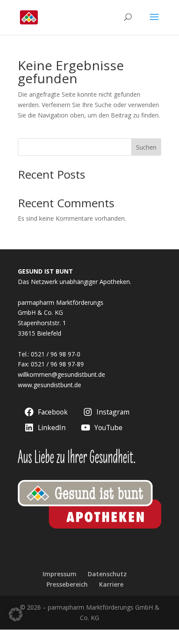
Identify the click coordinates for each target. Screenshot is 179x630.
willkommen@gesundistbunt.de (61, 374)
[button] (15, 614)
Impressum (59, 574)
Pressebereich (67, 584)
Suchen (146, 147)
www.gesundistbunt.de (49, 385)
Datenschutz (107, 574)
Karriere (111, 584)
